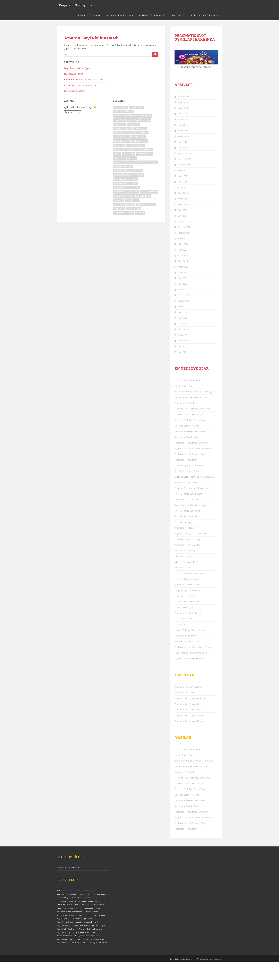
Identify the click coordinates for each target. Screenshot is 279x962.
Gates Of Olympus (121, 137)
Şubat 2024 (183, 255)
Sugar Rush (118, 200)
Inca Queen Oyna (183, 556)
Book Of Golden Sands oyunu (126, 116)
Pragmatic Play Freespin (186, 527)
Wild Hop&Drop (133, 208)
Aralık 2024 (183, 198)
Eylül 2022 (182, 352)
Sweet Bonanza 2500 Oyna (187, 510)
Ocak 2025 (183, 193)
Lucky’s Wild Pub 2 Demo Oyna (189, 630)
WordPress (201, 959)
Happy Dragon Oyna (184, 596)
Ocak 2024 (183, 261)
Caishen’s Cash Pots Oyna (187, 425)
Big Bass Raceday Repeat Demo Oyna (193, 647)
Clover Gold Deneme (123, 120)
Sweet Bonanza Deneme (124, 204)
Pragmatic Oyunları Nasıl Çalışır (189, 687)
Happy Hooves (120, 141)
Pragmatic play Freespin (147, 162)
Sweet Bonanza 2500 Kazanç (188, 493)
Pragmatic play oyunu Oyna (125, 179)
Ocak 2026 (183, 125)
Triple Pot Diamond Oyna (186, 579)
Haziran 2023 (184, 300)
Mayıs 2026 (183, 102)
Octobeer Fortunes (144, 153)
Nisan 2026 (183, 108)
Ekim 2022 (182, 346)
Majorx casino (128, 153)
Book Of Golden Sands (123, 111)
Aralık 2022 (183, 335)
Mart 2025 (182, 181)
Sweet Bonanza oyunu (146, 204)
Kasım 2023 (183, 272)
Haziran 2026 (184, 96)
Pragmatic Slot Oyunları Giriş (188, 704)
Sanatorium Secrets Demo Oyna (190, 431)
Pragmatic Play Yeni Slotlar (187, 544)
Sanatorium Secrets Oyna (186, 437)
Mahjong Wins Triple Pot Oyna (189, 414)
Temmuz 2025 (184, 159)
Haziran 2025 (184, 164)
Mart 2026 (182, 113)
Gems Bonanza (138, 137)
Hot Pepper (119, 145)
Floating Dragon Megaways (125, 132)
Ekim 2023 (182, 278)
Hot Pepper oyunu (121, 149)
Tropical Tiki (119, 208)
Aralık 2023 (183, 266)
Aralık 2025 (183, 130)
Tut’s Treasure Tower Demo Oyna (191, 652)
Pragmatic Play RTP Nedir (187, 482)
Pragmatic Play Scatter (74, 90)
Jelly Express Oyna (183, 567)
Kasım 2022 (183, 340)
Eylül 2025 (182, 147)
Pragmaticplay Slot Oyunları (125, 183)
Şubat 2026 (183, 119)
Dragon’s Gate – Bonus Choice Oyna (192, 488)
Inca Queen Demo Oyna (186, 550)
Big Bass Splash (120, 107)
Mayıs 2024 (183, 238)
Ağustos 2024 (184, 221)
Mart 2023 (182, 317)
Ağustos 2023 (184, 289)
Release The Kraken (149, 191)
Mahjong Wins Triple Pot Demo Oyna (192, 408)
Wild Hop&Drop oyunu (123, 213)
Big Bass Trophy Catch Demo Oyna (191, 533)
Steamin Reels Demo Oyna (187, 601)
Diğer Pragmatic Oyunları (203, 15)
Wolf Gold (140, 213)
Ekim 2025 (182, 142)
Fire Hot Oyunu (140, 128)
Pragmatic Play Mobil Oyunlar (188, 641)
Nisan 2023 (183, 312)
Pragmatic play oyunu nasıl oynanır (128, 175)
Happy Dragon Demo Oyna (187, 590)
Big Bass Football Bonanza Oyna (190, 454)
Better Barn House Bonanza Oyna (80, 85)
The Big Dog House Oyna (187, 471)
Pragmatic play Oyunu (123, 166)
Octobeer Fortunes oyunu (125, 158)
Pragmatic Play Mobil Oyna (187, 584)
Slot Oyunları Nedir (142, 196)
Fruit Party (143, 132)
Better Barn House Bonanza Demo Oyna (83, 79)
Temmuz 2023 (184, 295)
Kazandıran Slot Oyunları (142, 149)
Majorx (117, 153)
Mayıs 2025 (183, 170)
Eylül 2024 (182, 215)
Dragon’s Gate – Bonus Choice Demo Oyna (195, 476)
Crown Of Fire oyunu (122, 128)
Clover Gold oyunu (142, 120)
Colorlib (173, 959)
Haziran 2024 (184, 232)
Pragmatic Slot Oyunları (77, 5)
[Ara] (155, 54)
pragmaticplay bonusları (124, 162)
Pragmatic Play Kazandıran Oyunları (191, 442)
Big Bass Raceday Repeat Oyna (189, 658)
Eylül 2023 (182, 283)
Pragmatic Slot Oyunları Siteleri (153, 15)
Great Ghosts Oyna (184, 522)
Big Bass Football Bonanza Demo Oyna (193, 448)
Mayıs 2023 (183, 306)
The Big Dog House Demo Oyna (190, 465)
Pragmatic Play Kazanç (185, 459)
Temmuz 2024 (184, 227)
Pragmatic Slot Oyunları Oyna (119, 15)
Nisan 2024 (183, 244)
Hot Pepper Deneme (135, 145)
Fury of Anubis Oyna (73, 73)
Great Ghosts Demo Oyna (187, 516)
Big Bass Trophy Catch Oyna (188, 539)
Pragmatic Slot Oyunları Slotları (189, 721)
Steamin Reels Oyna (184, 607)
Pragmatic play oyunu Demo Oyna (128, 170)
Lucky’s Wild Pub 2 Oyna (186, 635)
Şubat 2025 (183, 187)
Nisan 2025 (183, 176)
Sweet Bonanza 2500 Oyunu (188, 499)
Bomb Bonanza (136, 107)
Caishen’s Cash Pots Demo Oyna (190, 420)
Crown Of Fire (133, 124)
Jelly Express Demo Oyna (186, 562)
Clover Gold (146, 116)
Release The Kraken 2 (123, 196)
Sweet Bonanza (132, 200)
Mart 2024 (182, 249)
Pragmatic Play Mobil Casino (188, 613)
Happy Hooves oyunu (138, 141)
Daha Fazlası (178, 15)
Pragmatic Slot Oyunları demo (126, 187)
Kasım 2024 (183, 204)
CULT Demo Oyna (183, 618)
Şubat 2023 (183, 323)
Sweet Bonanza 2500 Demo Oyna (191, 505)
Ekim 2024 (182, 210)
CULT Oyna (180, 624)
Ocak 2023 (183, 329)
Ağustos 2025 (184, 153)
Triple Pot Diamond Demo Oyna (190, 573)
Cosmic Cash (119, 124)
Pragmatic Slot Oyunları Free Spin (190, 698)
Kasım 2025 (183, 136)
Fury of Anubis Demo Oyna (77, 68)
